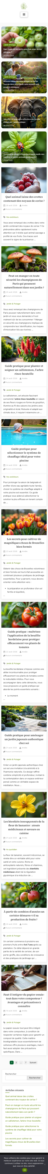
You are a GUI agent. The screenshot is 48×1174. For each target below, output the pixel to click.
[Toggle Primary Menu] (24, 14)
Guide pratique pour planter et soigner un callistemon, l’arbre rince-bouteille (24, 370)
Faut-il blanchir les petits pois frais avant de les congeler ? (22, 50)
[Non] (44, 1164)
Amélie (24, 205)
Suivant (33, 1062)
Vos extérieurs (12, 217)
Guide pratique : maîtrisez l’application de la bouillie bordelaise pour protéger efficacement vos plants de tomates (24, 639)
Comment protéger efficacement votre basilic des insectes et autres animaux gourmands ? (23, 155)
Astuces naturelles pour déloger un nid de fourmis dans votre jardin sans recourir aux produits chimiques (20, 84)
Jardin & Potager (10, 45)
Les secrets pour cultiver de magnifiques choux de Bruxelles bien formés (24, 543)
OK (24, 1170)
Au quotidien (8, 115)
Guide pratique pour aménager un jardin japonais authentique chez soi (24, 739)
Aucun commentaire (14, 209)
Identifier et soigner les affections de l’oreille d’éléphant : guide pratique (21, 120)
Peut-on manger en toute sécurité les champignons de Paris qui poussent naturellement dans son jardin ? (23, 1108)
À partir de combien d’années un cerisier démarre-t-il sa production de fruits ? (24, 915)
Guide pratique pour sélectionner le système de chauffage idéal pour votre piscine (23, 1129)
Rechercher (10, 1074)
